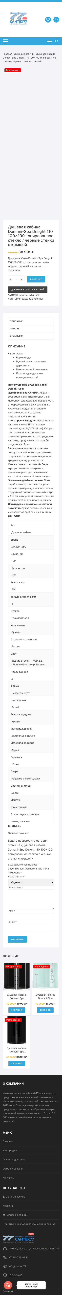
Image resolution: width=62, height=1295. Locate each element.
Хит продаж (10, 1150)
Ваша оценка (17, 876)
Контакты (8, 1177)
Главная (7, 53)
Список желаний (17, 1214)
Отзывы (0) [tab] (16, 336)
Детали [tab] (14, 328)
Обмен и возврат (13, 1168)
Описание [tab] (16, 321)
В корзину (36, 279)
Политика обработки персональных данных (29, 1224)
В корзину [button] (16, 1010)
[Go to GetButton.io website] (8, 1292)
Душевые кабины (24, 53)
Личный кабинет (16, 1196)
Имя (11, 910)
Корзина (8, 1205)
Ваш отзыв (15, 887)
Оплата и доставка (14, 1159)
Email (12, 921)
